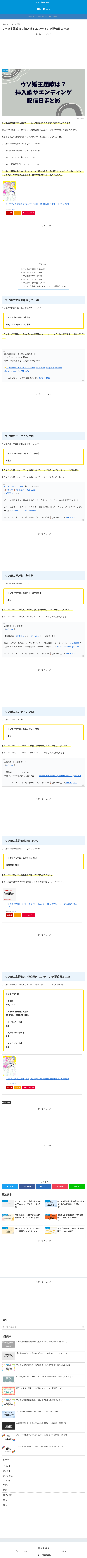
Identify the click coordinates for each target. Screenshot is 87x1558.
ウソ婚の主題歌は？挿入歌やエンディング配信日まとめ (44, 286)
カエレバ (14, 209)
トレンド (7, 1480)
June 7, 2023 (70, 653)
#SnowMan (35, 636)
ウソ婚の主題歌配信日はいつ (34, 282)
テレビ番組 (7, 1102)
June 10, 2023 (71, 782)
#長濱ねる (50, 367)
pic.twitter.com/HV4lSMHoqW (16, 371)
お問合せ (64, 1551)
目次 (40, 264)
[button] (83, 1327)
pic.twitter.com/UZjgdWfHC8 (69, 775)
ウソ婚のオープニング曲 (32, 272)
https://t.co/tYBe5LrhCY (16, 367)
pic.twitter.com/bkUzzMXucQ (23, 510)
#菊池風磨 (30, 367)
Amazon (17, 213)
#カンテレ (8, 486)
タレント (7, 1470)
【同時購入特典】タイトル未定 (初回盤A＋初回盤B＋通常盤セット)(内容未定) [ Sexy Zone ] (42, 905)
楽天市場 (9, 213)
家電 (5, 1490)
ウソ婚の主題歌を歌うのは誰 (34, 269)
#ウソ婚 (58, 367)
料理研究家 (8, 1494)
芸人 (5, 1504)
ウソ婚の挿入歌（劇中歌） (33, 275)
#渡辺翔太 (20, 636)
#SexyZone (40, 367)
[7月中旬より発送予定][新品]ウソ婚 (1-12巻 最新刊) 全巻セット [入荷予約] (37, 203)
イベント (7, 1465)
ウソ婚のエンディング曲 (32, 279)
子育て (6, 1485)
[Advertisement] (43, 50)
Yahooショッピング (28, 213)
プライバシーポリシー (22, 1551)
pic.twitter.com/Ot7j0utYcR (68, 646)
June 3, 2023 (44, 377)
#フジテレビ (18, 486)
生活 (5, 1499)
